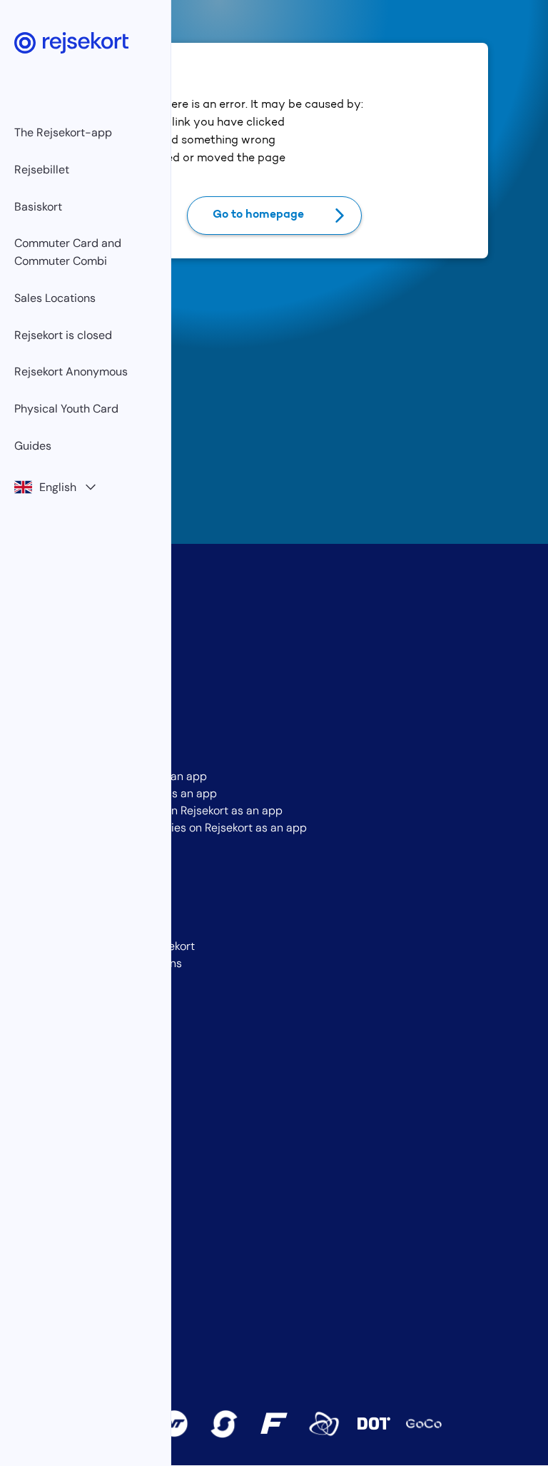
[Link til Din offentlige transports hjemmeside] (374, 1423)
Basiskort (38, 206)
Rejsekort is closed (63, 335)
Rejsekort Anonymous (71, 371)
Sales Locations (55, 297)
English (57, 487)
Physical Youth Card (66, 408)
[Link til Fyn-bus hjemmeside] (274, 1423)
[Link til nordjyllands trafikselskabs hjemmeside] (174, 1424)
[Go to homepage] (71, 43)
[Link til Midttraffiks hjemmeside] (324, 1424)
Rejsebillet (41, 169)
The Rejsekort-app (63, 132)
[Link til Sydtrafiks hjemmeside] (224, 1424)
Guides (32, 445)
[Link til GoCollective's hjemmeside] (424, 1424)
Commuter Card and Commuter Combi (67, 252)
